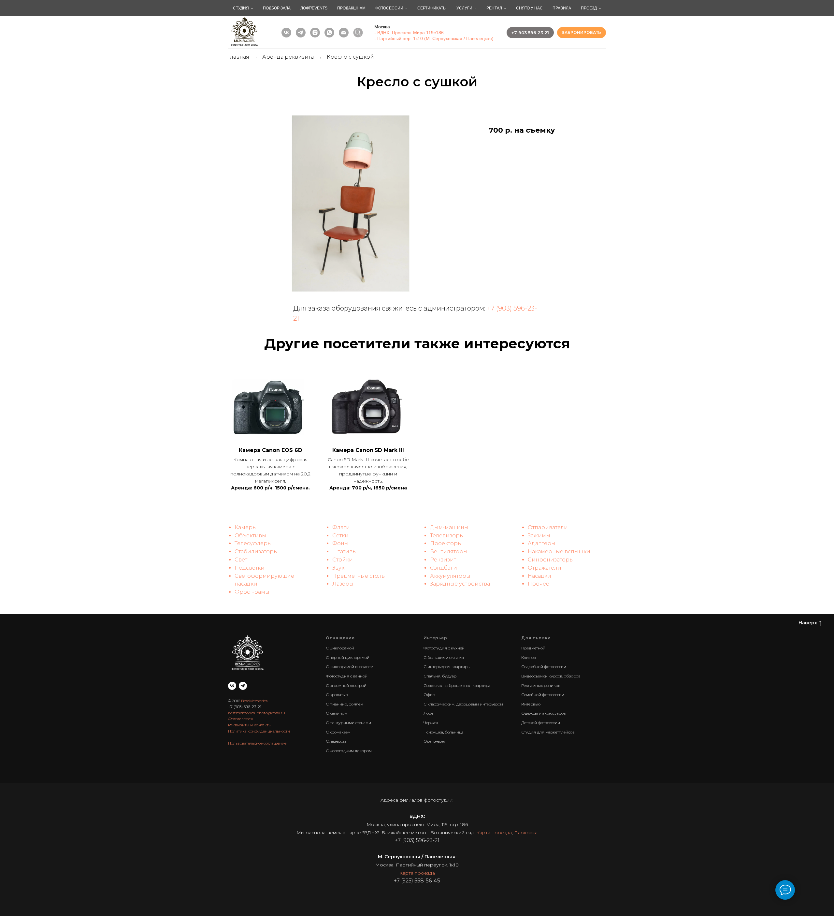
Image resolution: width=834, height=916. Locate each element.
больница (454, 732)
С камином (336, 713)
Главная (238, 57)
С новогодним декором (349, 750)
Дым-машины (449, 527)
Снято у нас (529, 8)
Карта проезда (494, 833)
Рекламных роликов (540, 685)
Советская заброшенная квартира (457, 685)
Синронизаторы (551, 560)
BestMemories (254, 700)
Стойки (342, 560)
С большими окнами (444, 657)
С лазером (336, 741)
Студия (241, 8)
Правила (562, 8)
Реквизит (443, 560)
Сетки (340, 535)
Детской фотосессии (540, 722)
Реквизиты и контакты (249, 724)
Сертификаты (432, 8)
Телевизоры (447, 535)
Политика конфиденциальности (259, 731)
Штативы (344, 551)
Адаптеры (541, 543)
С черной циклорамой (347, 657)
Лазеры (342, 584)
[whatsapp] (329, 32)
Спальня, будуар (440, 676)
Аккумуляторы (450, 576)
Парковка (526, 833)
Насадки (539, 576)
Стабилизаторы (256, 551)
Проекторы (446, 543)
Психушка (433, 732)
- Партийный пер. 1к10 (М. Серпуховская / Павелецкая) (434, 38)
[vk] (286, 32)
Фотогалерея (240, 718)
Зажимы (539, 535)
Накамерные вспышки (559, 551)
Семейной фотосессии (542, 694)
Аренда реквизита (288, 57)
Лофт (428, 713)
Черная (431, 722)
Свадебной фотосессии (543, 666)
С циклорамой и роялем (349, 666)
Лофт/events (313, 8)
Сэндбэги (443, 568)
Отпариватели (548, 527)
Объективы (250, 535)
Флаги (341, 527)
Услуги (464, 8)
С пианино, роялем (344, 704)
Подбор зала (277, 8)
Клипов (528, 657)
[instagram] (315, 32)
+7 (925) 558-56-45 (417, 881)
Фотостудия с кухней (444, 648)
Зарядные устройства (460, 584)
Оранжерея (435, 741)
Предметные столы (359, 576)
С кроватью (337, 694)
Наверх (807, 623)
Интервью (530, 704)
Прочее (538, 584)
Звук (338, 568)
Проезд (589, 8)
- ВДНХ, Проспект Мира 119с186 (409, 32)
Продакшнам (351, 8)
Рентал (494, 8)
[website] (358, 32)
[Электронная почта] (344, 32)
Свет (241, 560)
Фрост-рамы (252, 592)
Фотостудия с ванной (346, 676)
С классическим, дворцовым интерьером (463, 704)
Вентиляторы (448, 551)
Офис (429, 694)
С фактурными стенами (348, 722)
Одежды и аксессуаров (543, 713)
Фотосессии (389, 8)
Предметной (533, 648)
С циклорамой (340, 648)
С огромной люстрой (346, 685)
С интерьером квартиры (447, 666)
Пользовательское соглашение (257, 743)
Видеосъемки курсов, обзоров (551, 676)
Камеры (246, 527)
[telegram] (301, 32)
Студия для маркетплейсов (548, 732)
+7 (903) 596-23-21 (244, 706)
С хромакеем (338, 732)
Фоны (340, 543)
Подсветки (250, 568)
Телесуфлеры (253, 543)
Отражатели (544, 568)
